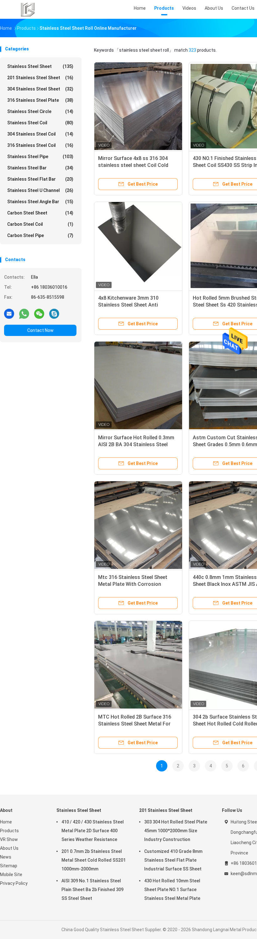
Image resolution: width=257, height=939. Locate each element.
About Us (9, 848)
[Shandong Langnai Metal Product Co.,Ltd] (27, 9)
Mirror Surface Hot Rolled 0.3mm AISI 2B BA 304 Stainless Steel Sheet (136, 444)
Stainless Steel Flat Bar (40, 179)
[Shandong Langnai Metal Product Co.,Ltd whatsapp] (24, 313)
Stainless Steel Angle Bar (40, 201)
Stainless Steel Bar (40, 167)
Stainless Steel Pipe (40, 156)
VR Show (9, 839)
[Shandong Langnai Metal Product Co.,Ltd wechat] (39, 313)
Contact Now (40, 330)
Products (9, 830)
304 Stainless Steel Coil (40, 134)
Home (6, 821)
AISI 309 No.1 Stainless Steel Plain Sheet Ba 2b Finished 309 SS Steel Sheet (92, 889)
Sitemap (8, 865)
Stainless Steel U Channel (40, 190)
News (5, 856)
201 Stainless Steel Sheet (40, 77)
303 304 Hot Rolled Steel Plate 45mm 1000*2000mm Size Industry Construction (175, 830)
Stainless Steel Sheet (40, 66)
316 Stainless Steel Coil (40, 145)
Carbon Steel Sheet (40, 212)
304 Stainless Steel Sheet (40, 88)
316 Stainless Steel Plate (40, 100)
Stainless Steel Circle (40, 111)
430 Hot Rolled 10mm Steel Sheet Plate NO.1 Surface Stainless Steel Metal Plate (172, 889)
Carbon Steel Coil (40, 224)
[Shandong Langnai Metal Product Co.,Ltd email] (9, 313)
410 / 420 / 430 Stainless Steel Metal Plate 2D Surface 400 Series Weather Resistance (92, 830)
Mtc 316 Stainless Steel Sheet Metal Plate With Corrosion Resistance (132, 584)
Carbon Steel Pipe (40, 235)
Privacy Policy (14, 883)
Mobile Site (11, 874)
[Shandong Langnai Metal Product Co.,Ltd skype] (54, 313)
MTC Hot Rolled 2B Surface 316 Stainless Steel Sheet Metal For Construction (134, 724)
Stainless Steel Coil (40, 122)
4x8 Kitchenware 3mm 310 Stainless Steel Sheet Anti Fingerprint (128, 305)
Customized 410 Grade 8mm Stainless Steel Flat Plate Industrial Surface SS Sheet (173, 860)
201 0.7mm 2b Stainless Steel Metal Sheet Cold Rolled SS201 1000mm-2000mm (93, 860)
